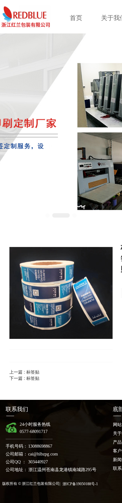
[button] (47, 215)
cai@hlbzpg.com (43, 454)
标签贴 (32, 372)
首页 (76, 17)
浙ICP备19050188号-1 (80, 484)
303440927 (38, 462)
